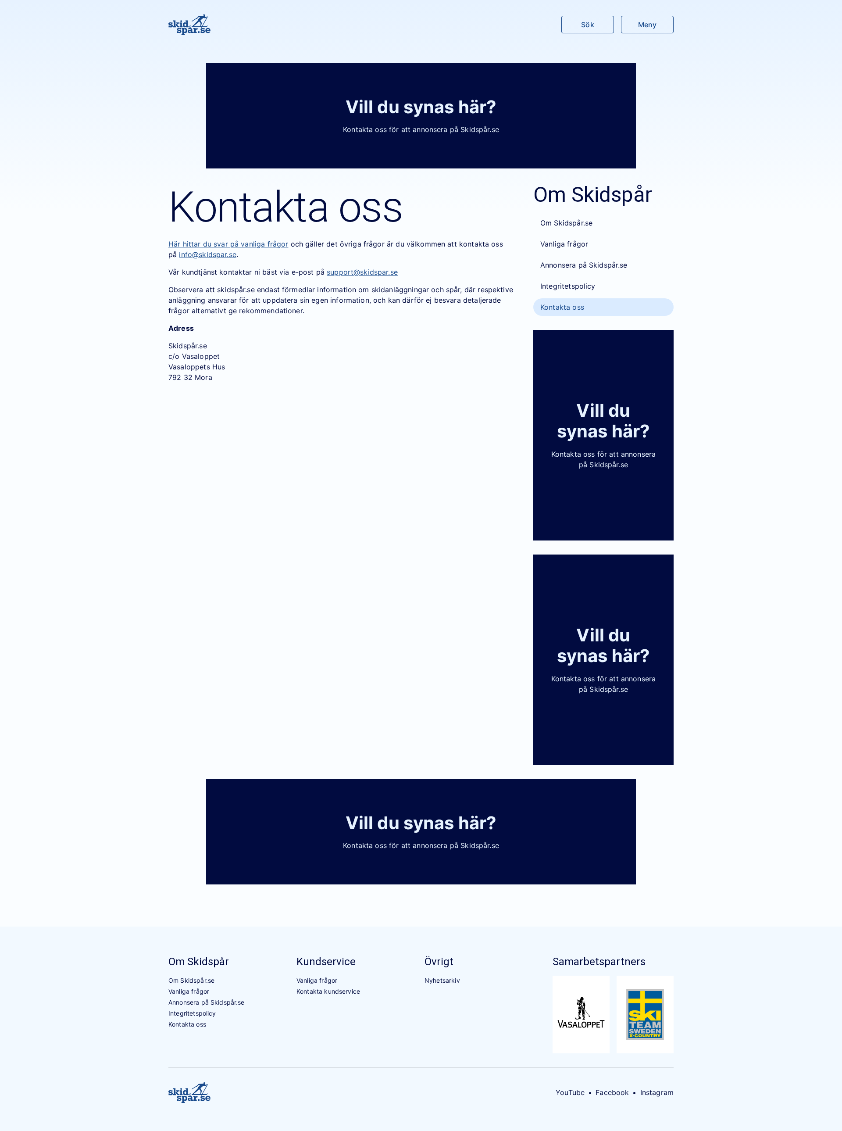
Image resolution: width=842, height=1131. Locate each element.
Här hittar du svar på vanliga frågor (228, 244)
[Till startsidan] (189, 24)
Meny (647, 24)
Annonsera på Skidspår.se (584, 265)
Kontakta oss (562, 307)
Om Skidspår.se (566, 222)
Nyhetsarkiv (442, 980)
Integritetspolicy (568, 286)
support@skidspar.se (362, 272)
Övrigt (439, 962)
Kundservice (326, 962)
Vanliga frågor (564, 244)
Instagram (657, 1092)
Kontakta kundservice (328, 991)
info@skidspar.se (207, 254)
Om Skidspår (198, 962)
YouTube (570, 1092)
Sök (587, 24)
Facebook (612, 1092)
